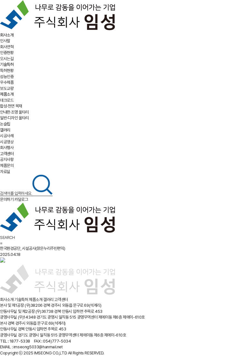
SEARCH (7, 237)
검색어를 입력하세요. (16, 193)
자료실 (5, 171)
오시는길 (6, 58)
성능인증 (6, 76)
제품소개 (6, 94)
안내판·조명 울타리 (14, 112)
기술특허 (6, 64)
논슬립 (5, 124)
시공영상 (6, 141)
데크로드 (6, 100)
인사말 (5, 40)
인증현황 (6, 52)
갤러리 (5, 130)
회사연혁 (6, 46)
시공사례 (6, 135)
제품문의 (6, 165)
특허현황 (6, 70)
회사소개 (6, 35)
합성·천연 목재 (11, 106)
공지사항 (6, 159)
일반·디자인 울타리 (14, 117)
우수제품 (6, 82)
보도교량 (6, 88)
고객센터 (6, 153)
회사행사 (6, 147)
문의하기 (6, 199)
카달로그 (21, 199)
